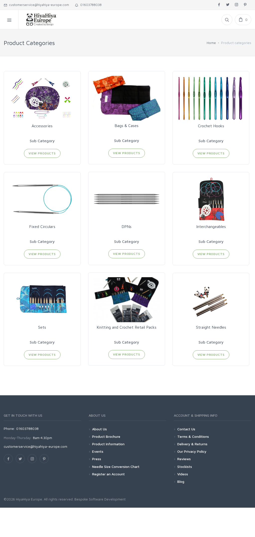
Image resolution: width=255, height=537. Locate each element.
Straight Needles (211, 327)
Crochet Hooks (211, 126)
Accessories (42, 126)
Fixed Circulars (42, 226)
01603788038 (90, 5)
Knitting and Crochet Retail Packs (126, 327)
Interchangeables (211, 226)
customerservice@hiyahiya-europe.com (38, 5)
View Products (42, 153)
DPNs (126, 226)
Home (211, 43)
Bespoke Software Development (100, 499)
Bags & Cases (126, 125)
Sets (42, 327)
